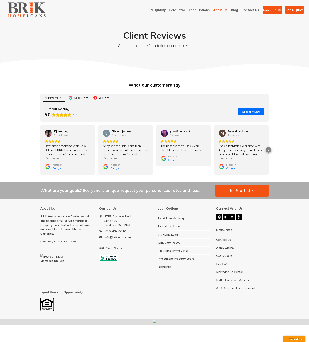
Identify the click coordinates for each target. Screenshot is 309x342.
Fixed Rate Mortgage (171, 218)
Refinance (164, 266)
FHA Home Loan (169, 226)
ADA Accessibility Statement (235, 288)
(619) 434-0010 (115, 231)
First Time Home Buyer (173, 250)
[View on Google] (48, 133)
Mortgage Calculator (229, 272)
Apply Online (225, 247)
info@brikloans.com (117, 237)
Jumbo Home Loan (170, 242)
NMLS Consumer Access (232, 280)
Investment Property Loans (176, 258)
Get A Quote (224, 256)
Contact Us (223, 239)
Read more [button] (52, 158)
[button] (40, 150)
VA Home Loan (168, 234)
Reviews (222, 264)
